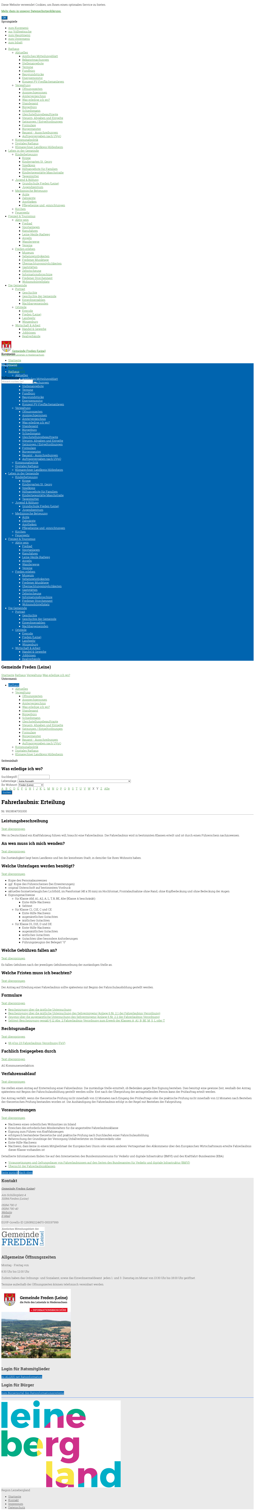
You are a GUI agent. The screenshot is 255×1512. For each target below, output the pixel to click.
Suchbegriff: (9, 777)
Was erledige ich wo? (36, 100)
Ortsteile (21, 307)
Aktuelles (21, 52)
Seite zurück (9, 1172)
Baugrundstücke (33, 74)
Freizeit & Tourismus (21, 216)
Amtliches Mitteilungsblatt (40, 56)
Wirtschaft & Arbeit (27, 325)
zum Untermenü (19, 39)
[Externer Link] (127, 1237)
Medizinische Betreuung (31, 190)
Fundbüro (28, 70)
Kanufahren (30, 230)
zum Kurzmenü (18, 28)
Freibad (27, 223)
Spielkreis (28, 165)
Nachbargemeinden (35, 303)
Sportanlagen (31, 227)
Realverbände (31, 336)
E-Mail (5, 1216)
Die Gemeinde (17, 285)
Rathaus (13, 49)
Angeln (27, 238)
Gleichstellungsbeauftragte (40, 114)
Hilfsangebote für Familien (40, 169)
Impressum (15, 367)
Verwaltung (23, 85)
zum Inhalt (15, 42)
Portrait (20, 289)
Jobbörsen (29, 332)
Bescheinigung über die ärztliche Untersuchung (39, 1009)
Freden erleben (25, 249)
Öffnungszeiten (32, 89)
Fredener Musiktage (35, 260)
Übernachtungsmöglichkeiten (42, 263)
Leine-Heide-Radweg (36, 234)
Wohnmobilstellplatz (35, 281)
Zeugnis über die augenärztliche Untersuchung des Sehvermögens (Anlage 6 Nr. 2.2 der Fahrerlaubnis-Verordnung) (84, 1017)
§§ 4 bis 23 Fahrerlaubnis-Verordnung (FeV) (36, 1043)
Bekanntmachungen (35, 59)
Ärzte (25, 194)
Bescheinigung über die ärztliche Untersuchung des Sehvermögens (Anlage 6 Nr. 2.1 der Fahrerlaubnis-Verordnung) (84, 1013)
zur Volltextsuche (20, 31)
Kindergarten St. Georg (37, 161)
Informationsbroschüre (37, 274)
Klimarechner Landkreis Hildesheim (39, 147)
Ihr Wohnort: (9, 784)
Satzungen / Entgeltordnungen (42, 121)
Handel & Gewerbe (34, 329)
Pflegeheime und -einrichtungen (43, 205)
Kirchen (20, 209)
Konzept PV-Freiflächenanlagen (43, 81)
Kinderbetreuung (26, 154)
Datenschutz (16, 1507)
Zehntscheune (31, 270)
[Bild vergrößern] (61, 1486)
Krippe (26, 158)
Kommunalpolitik (26, 140)
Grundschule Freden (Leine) (40, 183)
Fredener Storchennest (37, 278)
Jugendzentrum (32, 187)
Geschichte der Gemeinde (39, 296)
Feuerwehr (22, 212)
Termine (27, 67)
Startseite (14, 360)
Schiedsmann (31, 110)
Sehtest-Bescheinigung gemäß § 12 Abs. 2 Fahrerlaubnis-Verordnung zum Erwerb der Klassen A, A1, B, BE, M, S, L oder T (86, 1020)
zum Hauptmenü (19, 35)
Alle (107, 788)
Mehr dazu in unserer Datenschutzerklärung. (31, 11)
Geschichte (29, 292)
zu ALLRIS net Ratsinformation (21, 1377)
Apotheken (29, 201)
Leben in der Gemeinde (23, 150)
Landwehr (28, 318)
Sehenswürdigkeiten (35, 256)
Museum (28, 252)
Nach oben (26, 1172)
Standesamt (30, 103)
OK (4, 17)
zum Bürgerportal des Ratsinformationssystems (32, 1393)
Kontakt (13, 1500)
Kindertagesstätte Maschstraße (43, 172)
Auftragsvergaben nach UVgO (41, 136)
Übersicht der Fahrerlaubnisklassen (31, 1166)
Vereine (27, 245)
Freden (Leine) (31, 314)
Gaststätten (29, 267)
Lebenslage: (9, 781)
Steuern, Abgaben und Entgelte (42, 118)
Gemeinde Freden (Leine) (18, 1188)
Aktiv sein (22, 220)
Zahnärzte (29, 198)
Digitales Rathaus (27, 143)
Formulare (29, 125)
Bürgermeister (31, 129)
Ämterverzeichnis (34, 96)
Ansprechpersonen (34, 92)
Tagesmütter (30, 176)
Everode (27, 311)
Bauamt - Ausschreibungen (40, 132)
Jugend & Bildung (27, 180)
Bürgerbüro (29, 107)
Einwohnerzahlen (33, 300)
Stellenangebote (33, 63)
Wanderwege (30, 241)
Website (6, 1212)
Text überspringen (13, 829)
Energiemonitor (32, 78)
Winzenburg (30, 321)
